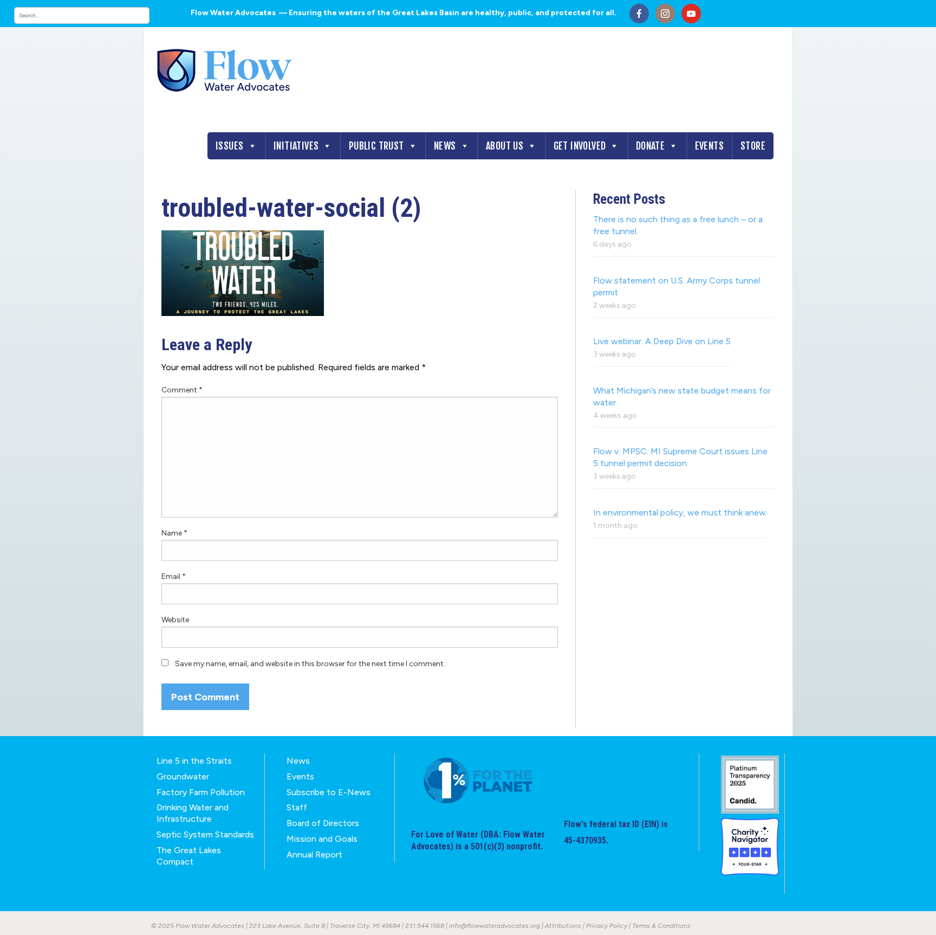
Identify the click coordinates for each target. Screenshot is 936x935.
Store (752, 146)
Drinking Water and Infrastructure (193, 813)
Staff (297, 807)
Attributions (563, 926)
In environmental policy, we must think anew (679, 512)
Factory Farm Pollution (201, 792)
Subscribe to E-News (328, 792)
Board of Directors (323, 823)
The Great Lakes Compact (189, 856)
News (445, 146)
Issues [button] (229, 146)
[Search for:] (93, 15)
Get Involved (580, 146)
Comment (182, 390)
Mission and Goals (322, 839)
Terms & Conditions (661, 926)
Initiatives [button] (296, 146)
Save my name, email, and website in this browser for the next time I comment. (310, 663)
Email (173, 576)
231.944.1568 (424, 926)
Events (709, 146)
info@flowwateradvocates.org (494, 926)
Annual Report (314, 854)
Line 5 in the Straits (194, 761)
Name (174, 533)
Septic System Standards (205, 834)
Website (175, 619)
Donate (650, 146)
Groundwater (183, 776)
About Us (504, 146)
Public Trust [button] (376, 146)
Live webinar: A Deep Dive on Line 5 (662, 341)
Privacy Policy (606, 926)
